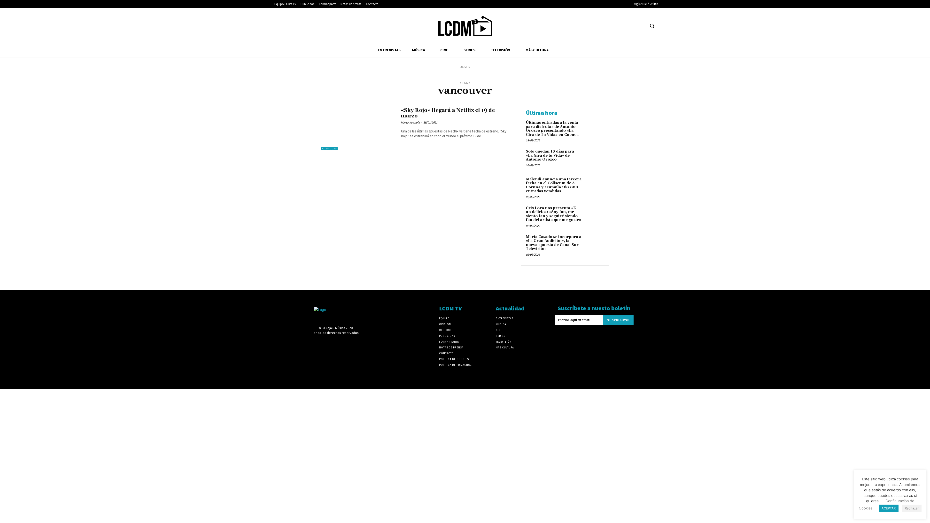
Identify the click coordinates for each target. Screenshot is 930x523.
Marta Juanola (410, 122)
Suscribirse (618, 320)
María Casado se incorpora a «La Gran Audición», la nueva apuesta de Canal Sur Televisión (553, 243)
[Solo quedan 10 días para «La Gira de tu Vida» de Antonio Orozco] (594, 159)
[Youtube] (641, 26)
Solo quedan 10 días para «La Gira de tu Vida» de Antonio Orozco (550, 155)
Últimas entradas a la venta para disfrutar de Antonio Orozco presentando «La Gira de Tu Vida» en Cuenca (552, 128)
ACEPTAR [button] (889, 508)
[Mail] (614, 26)
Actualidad (329, 148)
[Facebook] (587, 26)
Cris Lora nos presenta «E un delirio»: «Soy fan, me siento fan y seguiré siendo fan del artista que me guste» (553, 214)
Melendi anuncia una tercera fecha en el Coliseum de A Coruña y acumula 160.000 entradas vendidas (553, 185)
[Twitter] (632, 26)
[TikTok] (623, 26)
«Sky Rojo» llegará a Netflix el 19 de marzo (448, 113)
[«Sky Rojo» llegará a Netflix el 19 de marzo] (358, 127)
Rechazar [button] (912, 508)
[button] (652, 25)
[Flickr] (596, 26)
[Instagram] (605, 26)
